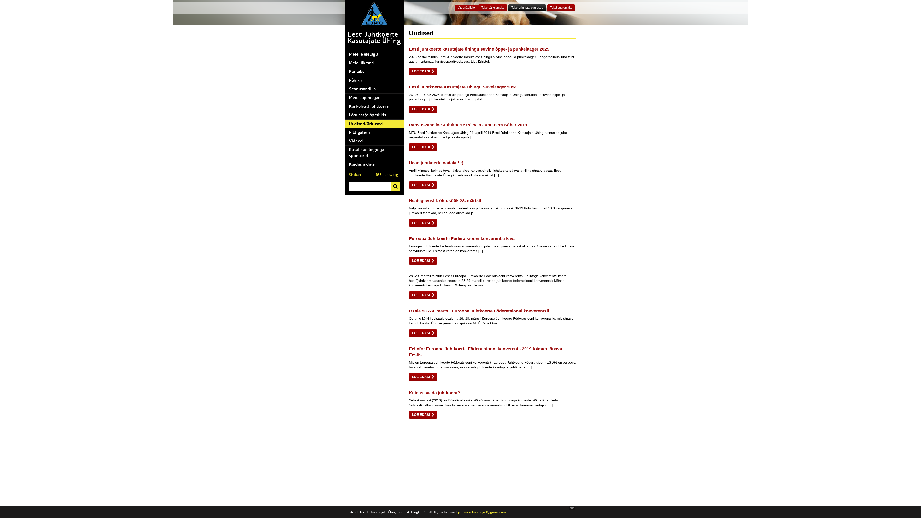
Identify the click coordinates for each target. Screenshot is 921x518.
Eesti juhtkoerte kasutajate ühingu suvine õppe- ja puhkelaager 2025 (479, 49)
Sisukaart (356, 175)
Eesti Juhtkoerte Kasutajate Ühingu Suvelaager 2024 (463, 87)
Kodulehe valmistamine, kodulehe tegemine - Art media (572, 508)
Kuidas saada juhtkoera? (434, 392)
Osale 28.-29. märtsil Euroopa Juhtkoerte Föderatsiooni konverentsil (479, 311)
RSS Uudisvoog (387, 175)
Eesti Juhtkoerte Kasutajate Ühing (374, 37)
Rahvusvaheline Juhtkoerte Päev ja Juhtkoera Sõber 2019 (468, 125)
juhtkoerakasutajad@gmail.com (482, 512)
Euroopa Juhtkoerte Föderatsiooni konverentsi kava (462, 238)
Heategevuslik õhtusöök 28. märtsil (445, 200)
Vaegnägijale (466, 7)
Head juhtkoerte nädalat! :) (436, 162)
